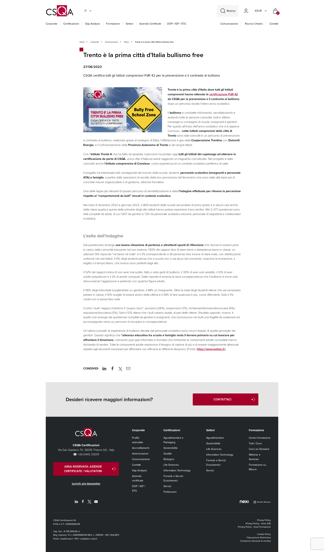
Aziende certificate (150, 24)
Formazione (113, 24)
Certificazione (71, 24)
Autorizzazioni (140, 453)
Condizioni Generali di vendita (255, 540)
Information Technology (177, 470)
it (86, 11)
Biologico (169, 459)
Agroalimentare (215, 438)
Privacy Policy (264, 520)
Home (82, 42)
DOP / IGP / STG (176, 24)
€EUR (258, 11)
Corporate (51, 24)
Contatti (273, 24)
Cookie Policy (264, 534)
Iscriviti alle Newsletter (86, 484)
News (126, 42)
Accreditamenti (140, 448)
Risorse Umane (254, 24)
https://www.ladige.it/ (211, 349)
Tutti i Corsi (255, 443)
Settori (129, 24)
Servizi (167, 486)
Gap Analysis (92, 24)
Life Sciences (171, 465)
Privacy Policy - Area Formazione (254, 526)
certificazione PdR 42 (223, 94)
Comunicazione (229, 24)
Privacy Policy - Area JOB (258, 523)
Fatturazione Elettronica (259, 537)
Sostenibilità (170, 448)
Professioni (170, 492)
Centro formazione (259, 438)
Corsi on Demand (259, 449)
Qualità (168, 453)
